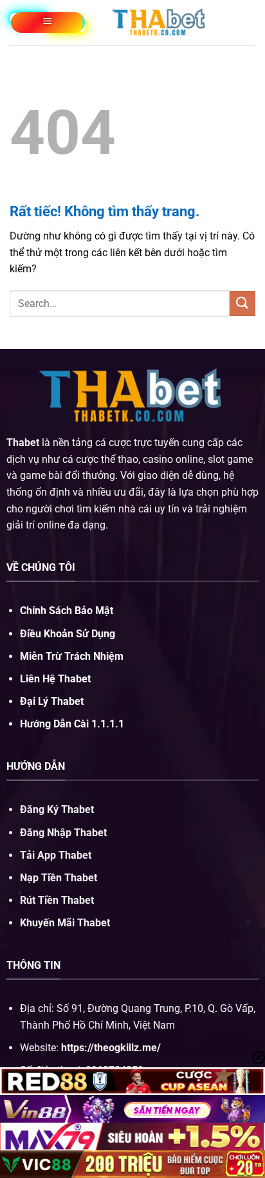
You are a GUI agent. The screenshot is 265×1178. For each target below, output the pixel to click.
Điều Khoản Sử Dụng (67, 634)
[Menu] (48, 22)
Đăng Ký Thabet (57, 809)
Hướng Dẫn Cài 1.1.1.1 (72, 724)
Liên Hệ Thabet (55, 679)
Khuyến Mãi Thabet (65, 923)
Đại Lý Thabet (52, 701)
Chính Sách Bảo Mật (66, 610)
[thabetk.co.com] (159, 22)
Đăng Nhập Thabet (63, 833)
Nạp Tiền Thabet (58, 878)
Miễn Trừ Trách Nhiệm (71, 656)
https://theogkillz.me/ (111, 1048)
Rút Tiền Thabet (57, 900)
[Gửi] (242, 303)
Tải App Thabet (55, 855)
